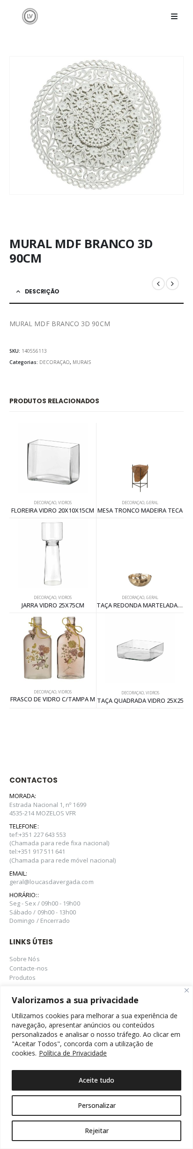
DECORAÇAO (54, 362)
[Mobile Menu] (174, 16)
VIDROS (65, 503)
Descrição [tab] (42, 291)
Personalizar (97, 1105)
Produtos (22, 977)
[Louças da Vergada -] (30, 16)
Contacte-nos (28, 968)
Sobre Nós (24, 959)
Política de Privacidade (73, 1053)
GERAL (152, 503)
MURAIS (82, 362)
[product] (52, 458)
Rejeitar (97, 1130)
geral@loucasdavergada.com (51, 882)
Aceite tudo (96, 1080)
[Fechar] (187, 990)
